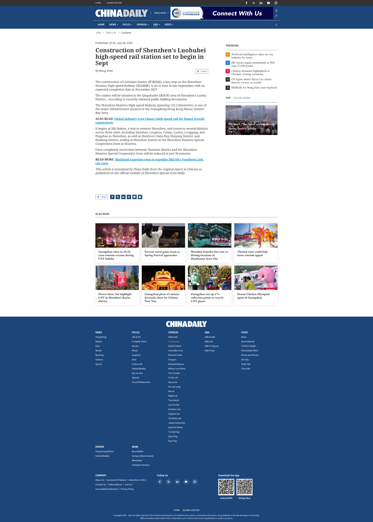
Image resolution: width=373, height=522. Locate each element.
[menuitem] (160, 13)
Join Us (128, 484)
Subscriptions (115, 484)
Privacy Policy (127, 489)
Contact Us (100, 484)
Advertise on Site (137, 480)
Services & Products (116, 480)
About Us (99, 480)
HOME (101, 24)
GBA (98, 33)
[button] (229, 131)
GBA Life (111, 33)
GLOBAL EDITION (114, 2)
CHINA (98, 2)
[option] (252, 120)
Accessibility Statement (106, 489)
